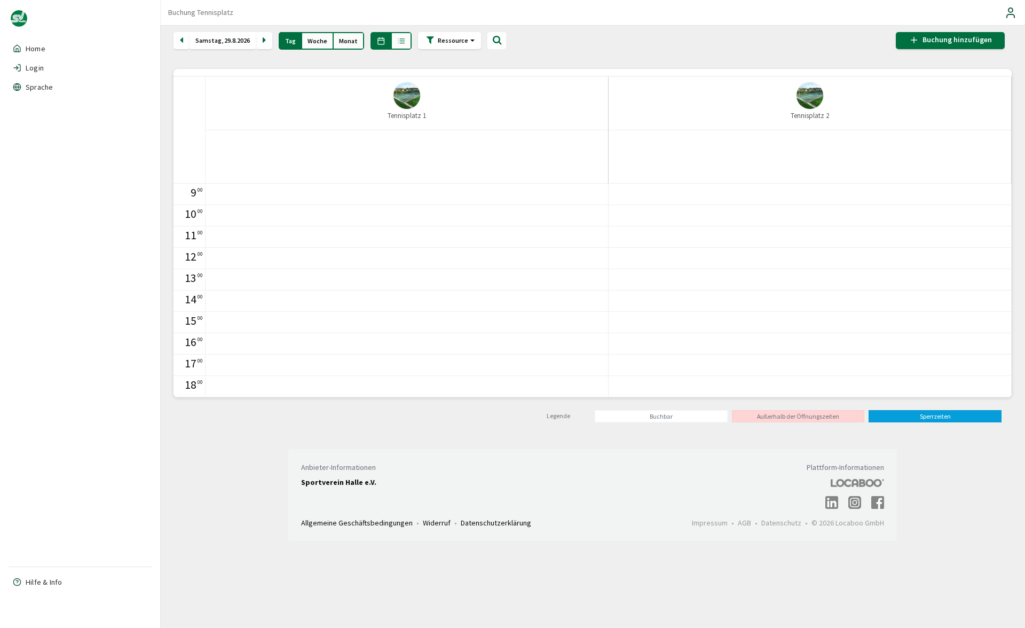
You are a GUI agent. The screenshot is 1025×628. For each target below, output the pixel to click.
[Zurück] (182, 40)
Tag (290, 41)
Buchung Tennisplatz (200, 12)
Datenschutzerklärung (496, 523)
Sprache (39, 87)
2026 (243, 40)
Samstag (208, 40)
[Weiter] (264, 40)
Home (35, 48)
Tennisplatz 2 (810, 115)
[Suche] (496, 40)
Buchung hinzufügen (955, 40)
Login (35, 68)
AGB (744, 523)
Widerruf (437, 523)
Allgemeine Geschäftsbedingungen (357, 523)
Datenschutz (781, 523)
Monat (348, 41)
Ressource (453, 40)
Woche (317, 41)
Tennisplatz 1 (407, 115)
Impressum (710, 523)
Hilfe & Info (44, 582)
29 (227, 40)
